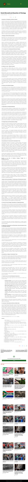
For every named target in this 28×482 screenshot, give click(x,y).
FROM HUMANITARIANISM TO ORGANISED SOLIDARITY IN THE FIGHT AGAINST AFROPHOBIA (7, 386)
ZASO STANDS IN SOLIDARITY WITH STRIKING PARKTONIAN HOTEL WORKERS (8, 412)
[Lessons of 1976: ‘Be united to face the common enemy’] (8, 429)
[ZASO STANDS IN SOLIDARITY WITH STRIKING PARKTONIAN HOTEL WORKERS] (8, 407)
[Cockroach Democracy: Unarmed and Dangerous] (8, 419)
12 (14, 151)
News (8, 4)
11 (12, 133)
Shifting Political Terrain (18, 411)
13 (4, 193)
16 (11, 265)
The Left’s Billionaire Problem (19, 398)
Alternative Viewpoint (14, 316)
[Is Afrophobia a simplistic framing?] (8, 394)
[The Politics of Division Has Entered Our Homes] (20, 419)
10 (5, 127)
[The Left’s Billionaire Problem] (20, 394)
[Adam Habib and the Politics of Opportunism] (20, 370)
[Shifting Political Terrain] (20, 407)
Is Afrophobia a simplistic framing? (8, 398)
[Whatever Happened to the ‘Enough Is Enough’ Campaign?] (8, 370)
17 (3, 312)
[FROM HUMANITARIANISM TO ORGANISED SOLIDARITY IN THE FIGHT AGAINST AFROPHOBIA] (8, 381)
